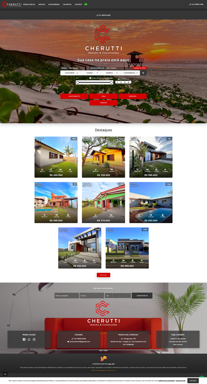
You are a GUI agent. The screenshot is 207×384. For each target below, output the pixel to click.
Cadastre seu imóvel (178, 339)
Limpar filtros (139, 68)
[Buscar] (143, 72)
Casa (103, 96)
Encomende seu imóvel (178, 342)
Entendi (193, 381)
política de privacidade (166, 381)
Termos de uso (111, 370)
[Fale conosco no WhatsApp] (29, 339)
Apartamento (74, 96)
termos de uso (180, 381)
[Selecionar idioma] (87, 4)
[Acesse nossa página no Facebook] (24, 339)
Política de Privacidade (98, 370)
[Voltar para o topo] (5, 374)
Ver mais (103, 275)
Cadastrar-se (142, 295)
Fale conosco (178, 344)
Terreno (103, 103)
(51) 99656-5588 (104, 15)
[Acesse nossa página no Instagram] (34, 339)
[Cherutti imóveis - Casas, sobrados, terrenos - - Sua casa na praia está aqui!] (103, 40)
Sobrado (132, 96)
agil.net (111, 364)
